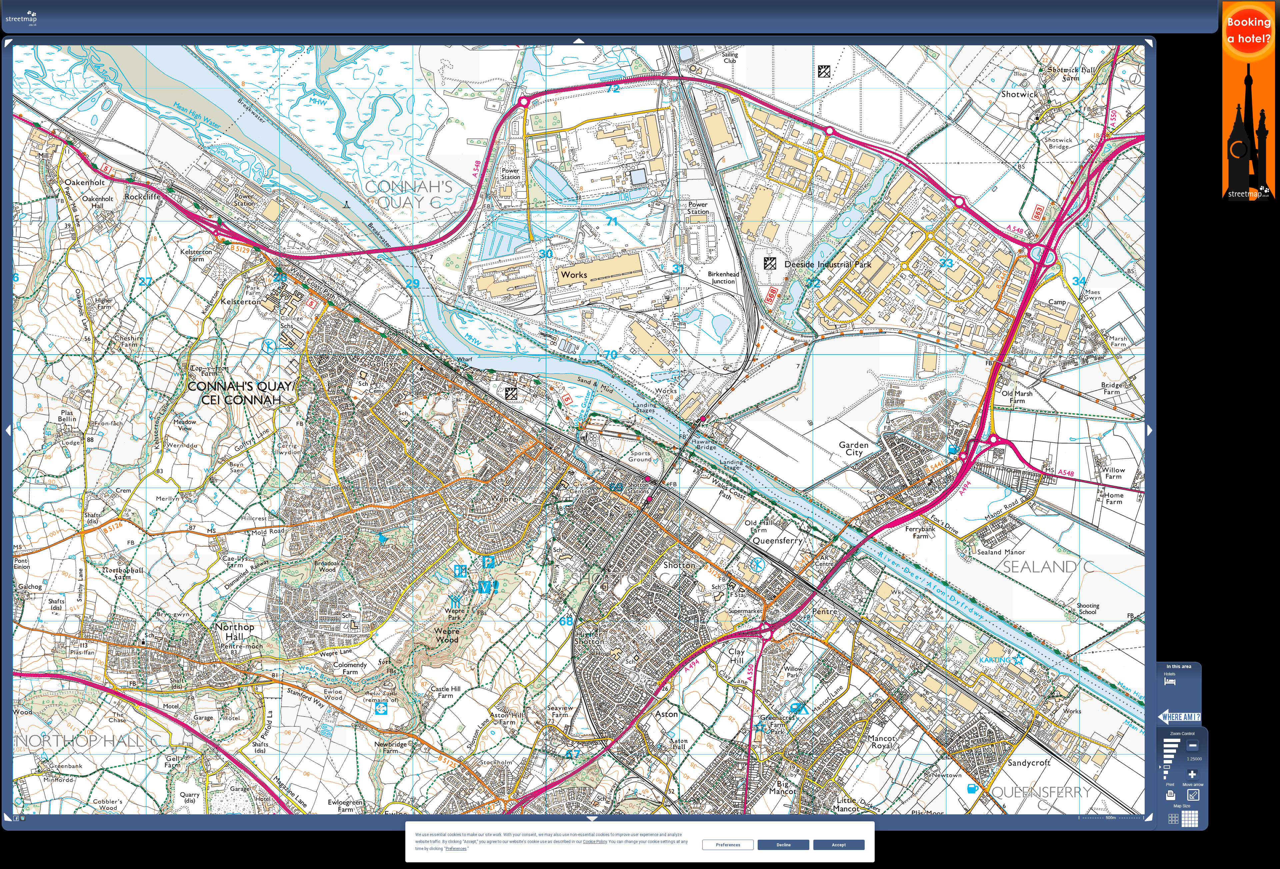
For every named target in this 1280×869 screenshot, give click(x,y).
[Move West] (7, 430)
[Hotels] (1170, 680)
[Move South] (592, 818)
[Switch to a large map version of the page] (1183, 817)
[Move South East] (1150, 817)
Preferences (728, 845)
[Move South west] (7, 817)
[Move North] (579, 40)
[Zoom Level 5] (1169, 756)
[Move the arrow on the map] (1193, 792)
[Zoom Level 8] (1169, 740)
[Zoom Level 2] (1169, 772)
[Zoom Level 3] (1169, 767)
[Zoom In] (1193, 774)
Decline (784, 845)
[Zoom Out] (1193, 745)
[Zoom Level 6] (1169, 751)
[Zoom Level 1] (1169, 777)
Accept (839, 845)
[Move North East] (1150, 41)
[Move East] (1150, 430)
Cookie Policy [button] (595, 841)
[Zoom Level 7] (1169, 745)
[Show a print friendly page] (1171, 792)
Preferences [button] (456, 848)
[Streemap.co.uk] (21, 14)
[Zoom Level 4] (1169, 761)
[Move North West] (7, 41)
